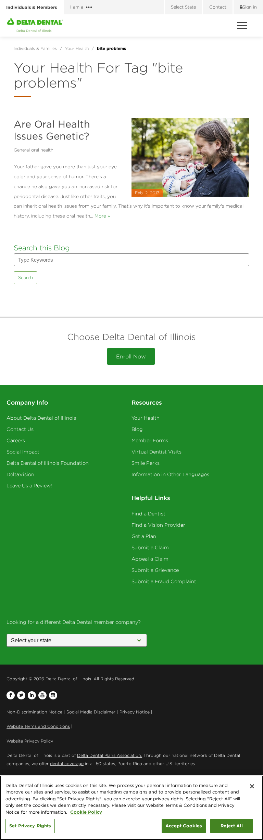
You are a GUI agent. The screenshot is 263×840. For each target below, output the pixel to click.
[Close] (252, 786)
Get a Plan (144, 536)
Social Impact (23, 452)
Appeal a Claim (150, 559)
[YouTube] (42, 695)
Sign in (249, 7)
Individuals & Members (31, 7)
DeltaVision (20, 474)
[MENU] (243, 25)
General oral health (33, 150)
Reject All (231, 826)
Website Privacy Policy (30, 741)
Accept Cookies (183, 826)
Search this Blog (42, 247)
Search (25, 277)
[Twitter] (21, 695)
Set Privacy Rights (30, 826)
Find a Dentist (148, 514)
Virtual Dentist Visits (156, 452)
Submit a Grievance (155, 570)
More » (102, 216)
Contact (217, 7)
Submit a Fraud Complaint (164, 581)
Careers (16, 440)
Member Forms (150, 440)
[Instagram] (53, 695)
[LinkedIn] (32, 695)
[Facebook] (11, 695)
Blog (137, 429)
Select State (183, 7)
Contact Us (20, 429)
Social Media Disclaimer (90, 711)
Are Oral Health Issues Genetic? (52, 130)
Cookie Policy (86, 812)
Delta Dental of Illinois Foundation (48, 463)
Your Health (146, 418)
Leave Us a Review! (29, 486)
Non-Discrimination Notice (34, 711)
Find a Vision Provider (158, 525)
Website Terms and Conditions (38, 726)
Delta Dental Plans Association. (109, 755)
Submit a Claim (150, 547)
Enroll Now (131, 356)
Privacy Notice (135, 711)
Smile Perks (146, 463)
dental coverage (67, 763)
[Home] (35, 25)
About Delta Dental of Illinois (41, 418)
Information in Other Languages (170, 474)
